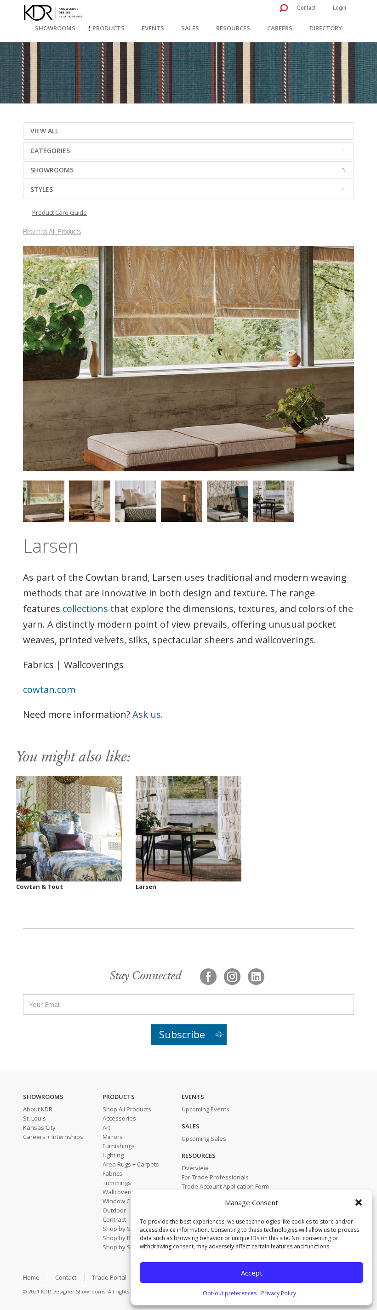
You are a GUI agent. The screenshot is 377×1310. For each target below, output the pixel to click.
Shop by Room (123, 1238)
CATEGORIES (50, 150)
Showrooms (55, 28)
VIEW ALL (44, 130)
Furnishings (119, 1146)
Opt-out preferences (230, 1293)
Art (106, 1127)
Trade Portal (109, 1277)
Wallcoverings (122, 1192)
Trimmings (117, 1182)
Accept (252, 1272)
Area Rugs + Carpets (131, 1164)
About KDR (37, 1109)
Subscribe (182, 1034)
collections (85, 608)
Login (339, 7)
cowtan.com (49, 689)
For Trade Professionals (215, 1177)
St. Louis (34, 1118)
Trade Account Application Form (225, 1186)
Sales (190, 28)
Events (153, 28)
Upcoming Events (205, 1109)
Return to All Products (52, 231)
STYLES (41, 189)
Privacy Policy (278, 1293)
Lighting (113, 1155)
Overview (195, 1168)
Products (108, 28)
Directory (325, 28)
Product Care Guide (59, 212)
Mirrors (113, 1137)
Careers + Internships (53, 1137)
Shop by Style (122, 1247)
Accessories (119, 1118)
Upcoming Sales (204, 1138)
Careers (279, 28)
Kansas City (39, 1127)
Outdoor (114, 1210)
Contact (306, 7)
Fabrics (112, 1173)
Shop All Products (127, 1109)
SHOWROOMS (52, 170)
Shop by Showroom (130, 1228)
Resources (233, 28)
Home (31, 1277)
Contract (114, 1219)
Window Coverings (128, 1201)
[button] (358, 1202)
